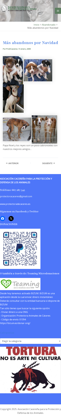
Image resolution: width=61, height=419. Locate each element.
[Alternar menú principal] (58, 11)
